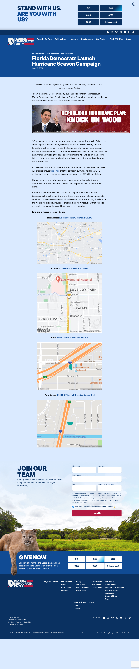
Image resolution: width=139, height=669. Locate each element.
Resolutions (109, 593)
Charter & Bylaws (111, 590)
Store (128, 39)
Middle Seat (127, 633)
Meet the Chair (110, 584)
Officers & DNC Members (114, 587)
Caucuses (64, 590)
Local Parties (66, 587)
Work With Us (116, 39)
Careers (76, 605)
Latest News (52, 53)
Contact (99, 633)
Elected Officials (111, 596)
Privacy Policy (108, 633)
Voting (73, 39)
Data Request (97, 584)
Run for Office (97, 587)
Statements (67, 53)
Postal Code (76, 475)
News (107, 599)
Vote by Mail (80, 584)
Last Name (101, 466)
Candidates (86, 39)
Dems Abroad (81, 590)
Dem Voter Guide (82, 587)
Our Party (100, 39)
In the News (38, 53)
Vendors (77, 608)
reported (55, 170)
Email (74, 484)
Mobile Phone (106, 484)
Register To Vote (44, 39)
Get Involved (60, 39)
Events (63, 584)
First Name (76, 466)
